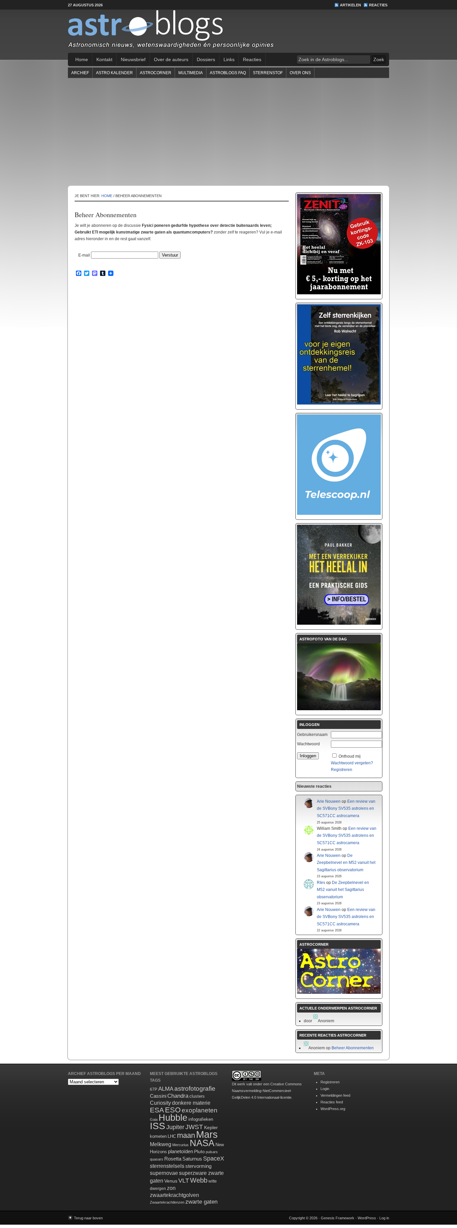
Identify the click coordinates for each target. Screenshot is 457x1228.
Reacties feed (332, 1102)
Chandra (177, 1096)
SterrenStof (268, 72)
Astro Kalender (114, 72)
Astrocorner (155, 72)
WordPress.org (333, 1109)
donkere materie (191, 1103)
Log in (384, 1218)
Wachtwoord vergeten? (352, 763)
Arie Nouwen (329, 801)
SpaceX (213, 1158)
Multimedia (190, 72)
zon (171, 1188)
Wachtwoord (308, 744)
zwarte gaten (201, 1202)
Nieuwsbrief (133, 59)
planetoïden (180, 1151)
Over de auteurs (171, 59)
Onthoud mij (350, 756)
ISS (157, 1126)
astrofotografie (194, 1088)
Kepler (211, 1127)
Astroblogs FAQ (228, 72)
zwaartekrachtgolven (174, 1195)
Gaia (154, 1119)
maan (186, 1135)
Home (81, 59)
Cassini (158, 1096)
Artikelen (350, 5)
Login (325, 1089)
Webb (198, 1180)
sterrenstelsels (167, 1166)
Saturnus (192, 1159)
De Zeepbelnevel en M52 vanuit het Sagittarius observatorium (346, 862)
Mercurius (180, 1145)
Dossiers (206, 59)
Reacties (378, 5)
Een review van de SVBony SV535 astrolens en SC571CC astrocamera (346, 808)
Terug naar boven (88, 1218)
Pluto (199, 1151)
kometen (158, 1136)
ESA (157, 1110)
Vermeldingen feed (335, 1095)
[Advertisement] (228, 131)
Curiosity (160, 1103)
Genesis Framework (337, 1218)
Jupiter (175, 1127)
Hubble (173, 1117)
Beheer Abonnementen (353, 1048)
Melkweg (160, 1144)
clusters (197, 1096)
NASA (202, 1143)
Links (229, 59)
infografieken (200, 1119)
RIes (321, 882)
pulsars (212, 1152)
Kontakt (104, 59)
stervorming (198, 1166)
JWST (194, 1126)
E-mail (84, 255)
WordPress (367, 1218)
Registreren (341, 769)
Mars (207, 1134)
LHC (172, 1136)
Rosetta (172, 1159)
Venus (170, 1181)
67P (153, 1089)
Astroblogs (228, 31)
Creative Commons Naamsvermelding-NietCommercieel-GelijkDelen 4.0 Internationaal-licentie (267, 1090)
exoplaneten (199, 1110)
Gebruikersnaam (312, 734)
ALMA (165, 1089)
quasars (156, 1159)
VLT (183, 1180)
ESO (173, 1110)
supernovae (164, 1173)
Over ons (300, 72)
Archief (80, 72)
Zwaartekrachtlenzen (167, 1202)
